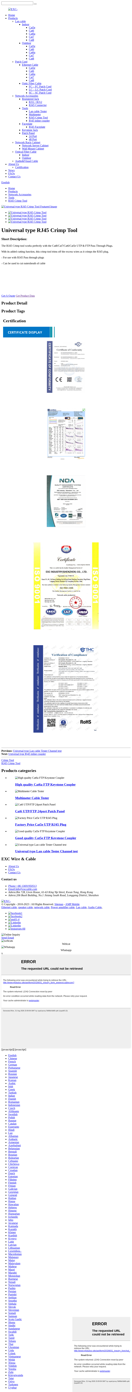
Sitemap (58, 904)
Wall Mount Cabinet (33, 148)
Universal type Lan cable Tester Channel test (37, 750)
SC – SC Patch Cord (40, 92)
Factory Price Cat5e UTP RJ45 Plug (40, 824)
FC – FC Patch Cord (40, 86)
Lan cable (20, 21)
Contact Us (14, 176)
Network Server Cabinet (35, 145)
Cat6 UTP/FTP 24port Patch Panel (40, 811)
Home (11, 15)
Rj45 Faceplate (37, 126)
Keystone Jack (30, 130)
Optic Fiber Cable (31, 83)
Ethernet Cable (30, 64)
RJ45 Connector (38, 105)
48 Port (33, 139)
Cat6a (32, 33)
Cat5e (32, 27)
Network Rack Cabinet (27, 142)
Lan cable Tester (38, 111)
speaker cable (25, 907)
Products (13, 18)
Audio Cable (95, 907)
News (11, 170)
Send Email (7, 937)
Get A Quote (8, 295)
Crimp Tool (7, 760)
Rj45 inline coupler (39, 120)
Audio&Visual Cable (26, 161)
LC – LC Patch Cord (40, 89)
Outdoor (26, 43)
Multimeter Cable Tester (32, 798)
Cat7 (31, 36)
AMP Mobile (72, 904)
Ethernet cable (9, 907)
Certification (22, 167)
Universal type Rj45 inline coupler (27, 753)
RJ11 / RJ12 (35, 102)
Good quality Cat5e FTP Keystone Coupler (45, 838)
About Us (13, 164)
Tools (25, 108)
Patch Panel (28, 133)
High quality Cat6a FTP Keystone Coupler (45, 784)
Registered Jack (30, 98)
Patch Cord (21, 61)
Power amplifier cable (63, 907)
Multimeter (35, 114)
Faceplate (27, 123)
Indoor (25, 24)
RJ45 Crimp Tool (38, 117)
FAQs (11, 173)
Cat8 (31, 39)
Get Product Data (25, 295)
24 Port (33, 136)
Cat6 (31, 30)
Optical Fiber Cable (25, 151)
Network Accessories (26, 95)
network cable (42, 907)
